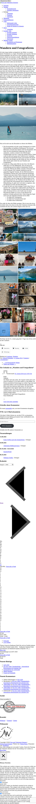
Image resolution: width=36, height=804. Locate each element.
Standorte (9, 35)
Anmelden (10, 29)
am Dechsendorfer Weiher (11, 362)
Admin (15, 720)
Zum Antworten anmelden (10, 401)
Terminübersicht (11, 9)
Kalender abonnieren (13, 10)
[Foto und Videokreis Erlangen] (9, 2)
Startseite (5, 5)
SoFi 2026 (6, 665)
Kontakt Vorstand (12, 32)
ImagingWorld (7, 451)
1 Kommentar (4, 359)
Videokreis (10, 16)
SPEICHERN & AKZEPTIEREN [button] (9, 803)
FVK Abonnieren (7, 426)
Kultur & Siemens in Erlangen (15, 26)
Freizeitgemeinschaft (12, 24)
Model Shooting (7, 671)
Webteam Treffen (8, 457)
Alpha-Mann (7, 684)
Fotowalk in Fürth (11, 566)
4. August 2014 (18, 358)
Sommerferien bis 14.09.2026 (11, 669)
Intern (5, 28)
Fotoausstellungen (8, 20)
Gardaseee (9, 356)
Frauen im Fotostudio (9, 673)
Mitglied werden (8, 40)
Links (5, 21)
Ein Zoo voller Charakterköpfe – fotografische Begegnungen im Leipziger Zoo (16, 667)
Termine (5, 7)
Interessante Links (12, 23)
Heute (1, 503)
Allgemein (10, 13)
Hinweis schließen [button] (5, 752)
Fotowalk (6, 641)
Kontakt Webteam (12, 34)
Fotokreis (9, 15)
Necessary (5, 782)
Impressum (10, 39)
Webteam (2, 720)
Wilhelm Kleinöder (8, 358)
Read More (3, 750)
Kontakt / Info (7, 31)
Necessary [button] (3, 780)
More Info (3, 650)
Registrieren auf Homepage (14, 42)
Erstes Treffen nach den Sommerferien (14, 440)
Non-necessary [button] (4, 792)
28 (0, 565)
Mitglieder (6, 18)
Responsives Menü (5, 1)
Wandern (15, 356)
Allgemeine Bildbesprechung (11, 446)
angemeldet (9, 408)
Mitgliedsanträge (11, 43)
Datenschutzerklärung (13, 37)
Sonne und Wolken (9, 364)
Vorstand (9, 720)
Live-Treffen (6, 642)
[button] (8, 99)
